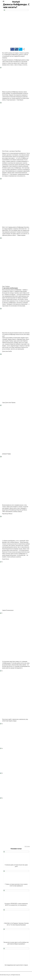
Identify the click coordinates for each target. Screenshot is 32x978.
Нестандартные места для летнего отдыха (16, 965)
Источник (27, 846)
